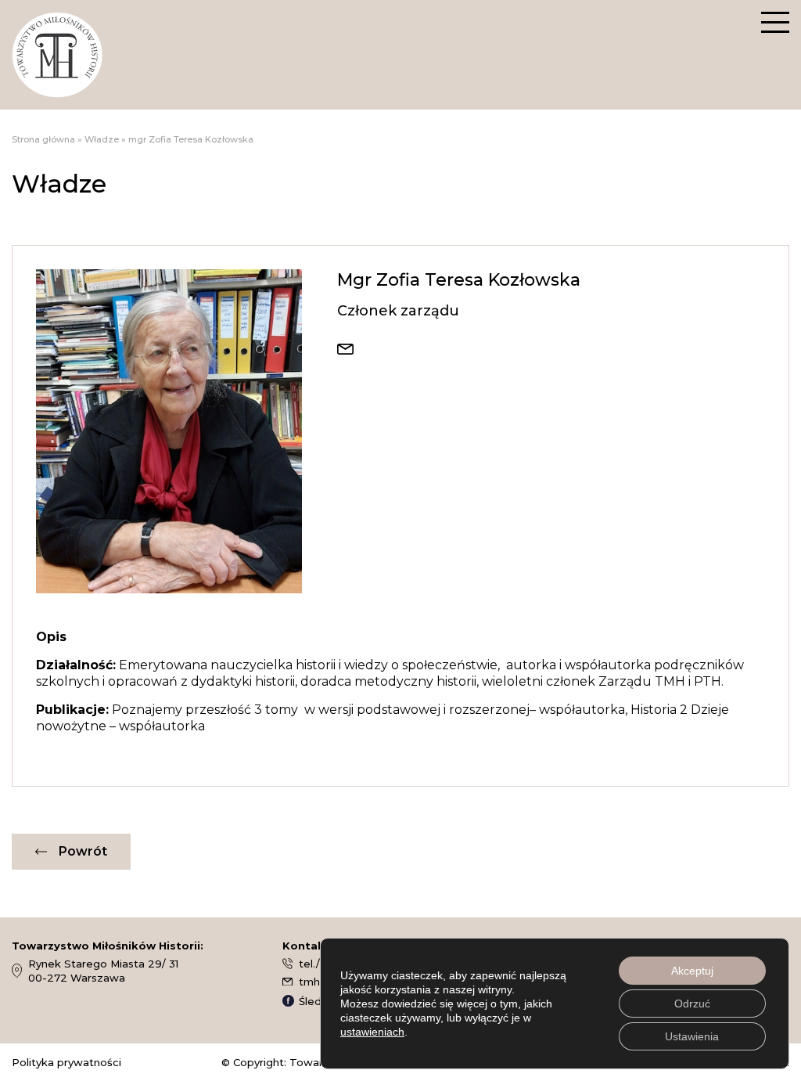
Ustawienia (692, 1036)
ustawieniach (372, 1031)
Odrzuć (692, 1003)
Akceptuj (692, 970)
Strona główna (43, 139)
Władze (101, 139)
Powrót (83, 851)
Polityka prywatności (66, 1062)
